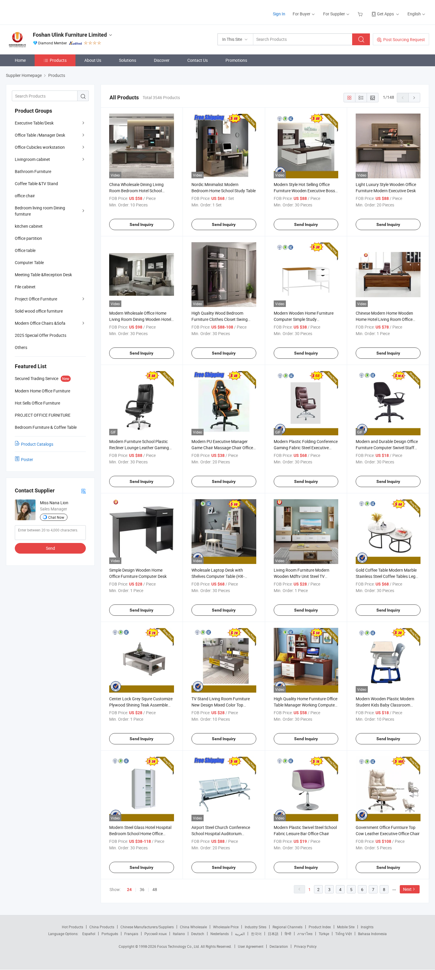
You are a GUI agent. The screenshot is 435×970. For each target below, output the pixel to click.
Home (20, 60)
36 (142, 889)
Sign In (279, 14)
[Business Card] (83, 491)
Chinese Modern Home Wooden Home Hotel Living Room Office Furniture (384, 319)
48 (154, 889)
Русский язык (155, 933)
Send (50, 548)
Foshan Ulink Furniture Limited (70, 35)
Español (88, 933)
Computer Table (29, 262)
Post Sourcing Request (404, 39)
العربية (240, 933)
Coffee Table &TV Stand (36, 183)
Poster (27, 459)
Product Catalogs (37, 444)
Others (21, 347)
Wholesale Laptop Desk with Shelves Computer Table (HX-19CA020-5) (217, 576)
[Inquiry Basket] (361, 14)
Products (58, 60)
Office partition (28, 238)
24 (129, 889)
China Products (101, 926)
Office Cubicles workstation (40, 147)
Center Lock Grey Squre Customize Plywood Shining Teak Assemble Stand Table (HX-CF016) (141, 705)
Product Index (320, 926)
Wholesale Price (226, 926)
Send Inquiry (141, 224)
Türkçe (324, 933)
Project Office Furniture (36, 299)
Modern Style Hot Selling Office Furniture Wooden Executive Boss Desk (304, 191)
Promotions (236, 60)
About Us (92, 60)
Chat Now (56, 517)
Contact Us (197, 60)
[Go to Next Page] (414, 97)
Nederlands (219, 933)
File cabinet (25, 287)
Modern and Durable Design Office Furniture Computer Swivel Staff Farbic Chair (387, 448)
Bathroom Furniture (33, 171)
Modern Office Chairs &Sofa (40, 323)
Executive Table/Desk (34, 123)
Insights (367, 926)
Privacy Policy (305, 946)
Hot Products (72, 926)
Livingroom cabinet (32, 159)
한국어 (256, 933)
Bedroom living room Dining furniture (40, 211)
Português (110, 933)
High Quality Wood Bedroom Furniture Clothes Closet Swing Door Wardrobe (219, 319)
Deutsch (197, 933)
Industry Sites (255, 926)
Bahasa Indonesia (372, 933)
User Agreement (250, 946)
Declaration (279, 946)
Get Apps (385, 14)
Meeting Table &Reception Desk (43, 274)
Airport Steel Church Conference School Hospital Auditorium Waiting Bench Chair (220, 833)
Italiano (179, 933)
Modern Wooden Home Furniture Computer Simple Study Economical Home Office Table (304, 319)
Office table (25, 250)
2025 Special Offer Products (40, 335)
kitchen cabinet (29, 226)
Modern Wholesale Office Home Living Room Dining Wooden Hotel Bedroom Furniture (140, 319)
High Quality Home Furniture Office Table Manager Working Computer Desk (305, 705)
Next (407, 889)
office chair (25, 195)
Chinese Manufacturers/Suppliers (147, 926)
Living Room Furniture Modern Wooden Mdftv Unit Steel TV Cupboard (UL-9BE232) (301, 576)
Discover (162, 60)
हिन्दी (288, 933)
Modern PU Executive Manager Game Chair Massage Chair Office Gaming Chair (222, 448)
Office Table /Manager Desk (40, 135)
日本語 (273, 933)
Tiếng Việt (343, 933)
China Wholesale (193, 926)
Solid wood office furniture (39, 311)
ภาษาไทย (304, 933)
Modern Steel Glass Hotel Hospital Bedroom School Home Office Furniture (140, 833)
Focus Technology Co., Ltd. (179, 946)
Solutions (127, 60)
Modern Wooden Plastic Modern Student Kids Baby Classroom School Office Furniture (385, 705)
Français (131, 933)
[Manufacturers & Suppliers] (44, 12)
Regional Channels (287, 926)
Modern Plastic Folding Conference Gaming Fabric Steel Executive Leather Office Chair (306, 448)
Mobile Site (346, 926)
